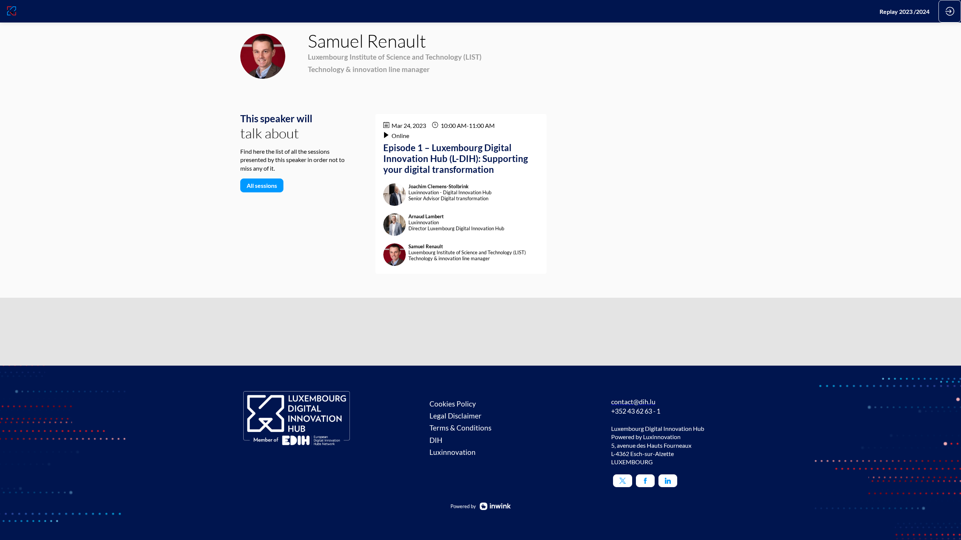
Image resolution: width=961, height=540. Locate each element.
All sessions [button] (262, 185)
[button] (622, 480)
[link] (904, 11)
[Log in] (949, 11)
